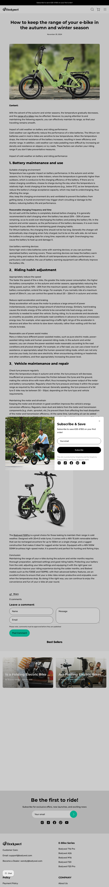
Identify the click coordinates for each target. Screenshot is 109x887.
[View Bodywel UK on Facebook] (71, 463)
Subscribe (79, 450)
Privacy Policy (62, 459)
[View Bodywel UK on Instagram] (59, 463)
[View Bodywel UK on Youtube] (84, 463)
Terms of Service (78, 459)
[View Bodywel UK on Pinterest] (77, 463)
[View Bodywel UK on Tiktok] (65, 463)
